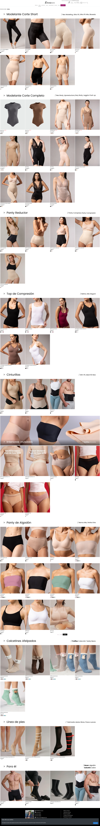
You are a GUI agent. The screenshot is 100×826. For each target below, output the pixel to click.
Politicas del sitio (66, 810)
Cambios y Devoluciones (68, 815)
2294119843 (38, 814)
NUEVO (59, 5)
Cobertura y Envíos (67, 812)
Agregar (65, 634)
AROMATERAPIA (51, 5)
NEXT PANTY (43, 5)
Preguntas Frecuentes (67, 816)
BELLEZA (55, 5)
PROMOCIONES (3, 9)
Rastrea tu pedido (66, 813)
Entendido (95, 823)
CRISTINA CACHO (39, 810)
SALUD (47, 5)
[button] (87, 2)
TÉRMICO (36, 5)
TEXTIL (40, 5)
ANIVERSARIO (63, 5)
